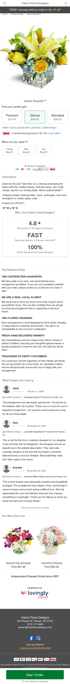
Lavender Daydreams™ (35, 431)
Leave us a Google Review (35, 648)
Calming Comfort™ (33, 397)
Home (5, 14)
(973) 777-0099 (35, 624)
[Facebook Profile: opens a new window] (31, 638)
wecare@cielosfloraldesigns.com (35, 627)
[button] (63, 677)
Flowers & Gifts (17, 14)
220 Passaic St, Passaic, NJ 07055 (35, 620)
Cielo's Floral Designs (35, 3)
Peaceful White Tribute (34, 476)
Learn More (54, 133)
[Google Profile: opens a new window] (38, 638)
